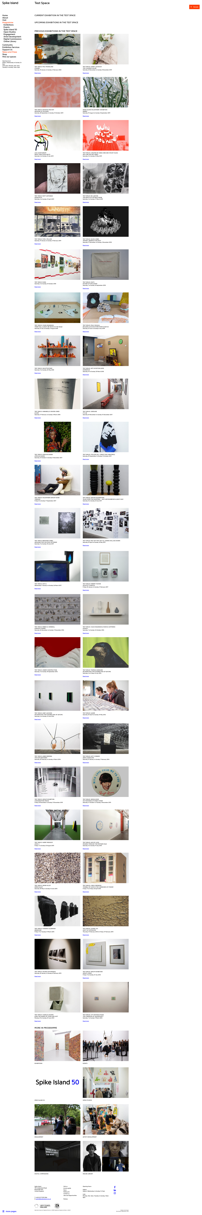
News (66, 1190)
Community (7, 45)
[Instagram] (115, 1193)
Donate (195, 7)
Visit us (66, 1186)
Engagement (9, 34)
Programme (7, 22)
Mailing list (67, 1192)
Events (7, 27)
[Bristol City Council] (57, 1206)
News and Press (9, 52)
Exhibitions (9, 25)
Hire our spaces (9, 56)
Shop (4, 54)
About (5, 18)
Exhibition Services (10, 47)
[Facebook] (115, 1187)
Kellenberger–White (125, 1211)
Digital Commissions (12, 39)
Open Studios (10, 32)
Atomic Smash (126, 1210)
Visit (4, 20)
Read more (38, 73)
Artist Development (12, 36)
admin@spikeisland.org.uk (43, 1199)
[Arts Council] (42, 1206)
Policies (66, 1199)
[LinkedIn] (115, 1190)
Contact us (67, 1193)
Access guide (68, 1188)
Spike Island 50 (10, 29)
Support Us (7, 49)
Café (84, 1194)
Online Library (10, 41)
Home (5, 15)
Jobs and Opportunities (71, 1195)
